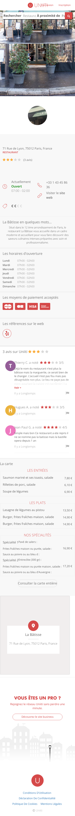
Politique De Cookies (24, 804)
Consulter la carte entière (37, 583)
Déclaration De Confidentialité (37, 798)
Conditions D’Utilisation (37, 793)
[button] (5, 22)
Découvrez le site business (37, 717)
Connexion (47, 5)
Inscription (65, 5)
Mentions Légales (51, 804)
